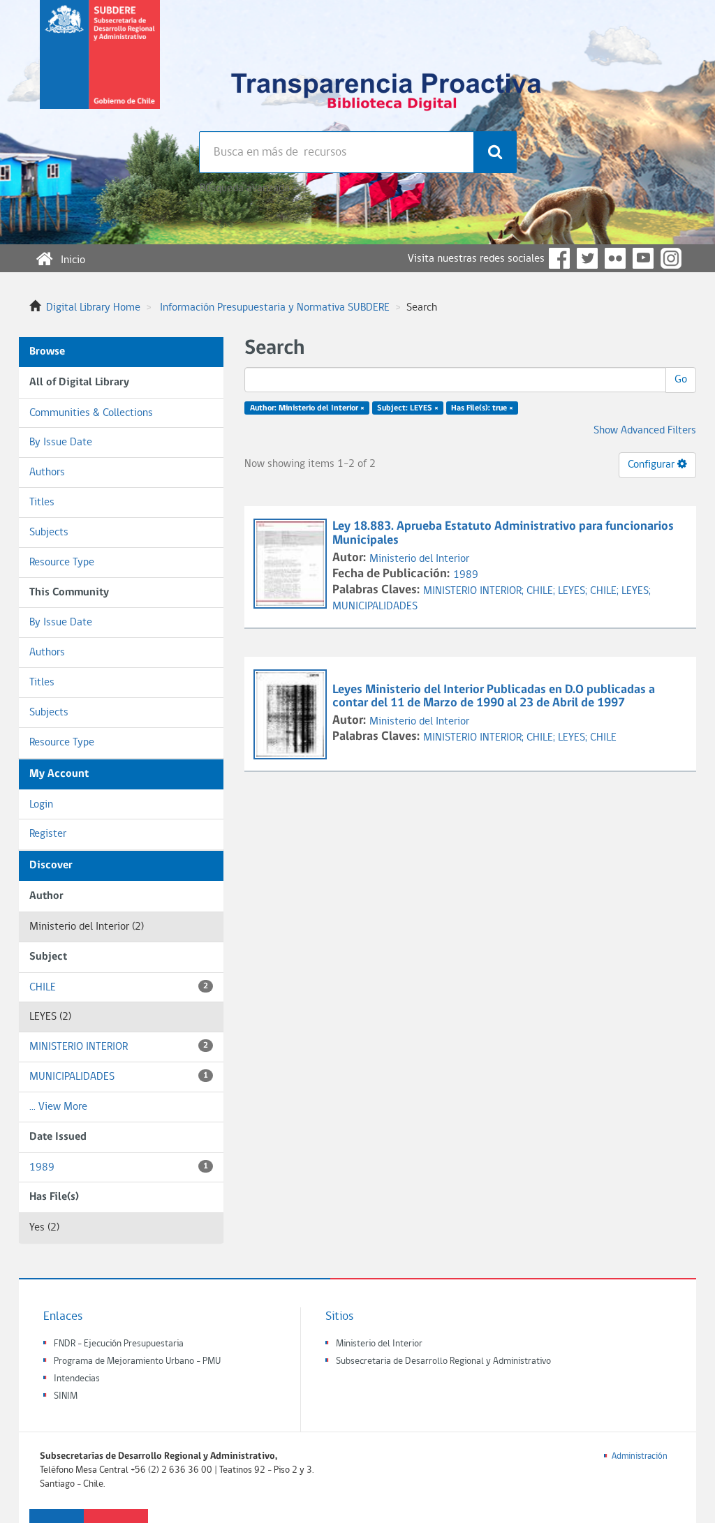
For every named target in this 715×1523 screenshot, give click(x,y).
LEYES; (574, 591)
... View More (58, 1107)
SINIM (66, 1396)
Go (681, 379)
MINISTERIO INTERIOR (118, 1047)
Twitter (587, 258)
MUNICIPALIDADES (118, 1077)
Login (41, 804)
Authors (47, 472)
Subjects (48, 532)
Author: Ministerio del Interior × (307, 408)
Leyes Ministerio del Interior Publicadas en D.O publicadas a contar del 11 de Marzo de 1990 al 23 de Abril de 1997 (493, 697)
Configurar (652, 464)
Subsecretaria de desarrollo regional (100, 65)
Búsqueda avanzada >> (250, 188)
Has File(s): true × (482, 408)
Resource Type (61, 562)
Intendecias (77, 1379)
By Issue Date (60, 442)
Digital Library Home (93, 307)
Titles (41, 502)
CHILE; (542, 591)
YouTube (643, 258)
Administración (640, 1456)
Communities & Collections (91, 413)
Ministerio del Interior (419, 559)
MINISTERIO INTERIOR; (474, 591)
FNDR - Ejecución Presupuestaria (119, 1344)
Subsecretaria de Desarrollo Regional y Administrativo (443, 1361)
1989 (118, 1167)
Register (47, 834)
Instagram (671, 258)
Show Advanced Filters (645, 430)
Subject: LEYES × (407, 408)
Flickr (615, 258)
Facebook (559, 258)
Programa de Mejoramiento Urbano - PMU (137, 1361)
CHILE (118, 987)
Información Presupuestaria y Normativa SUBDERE (275, 307)
